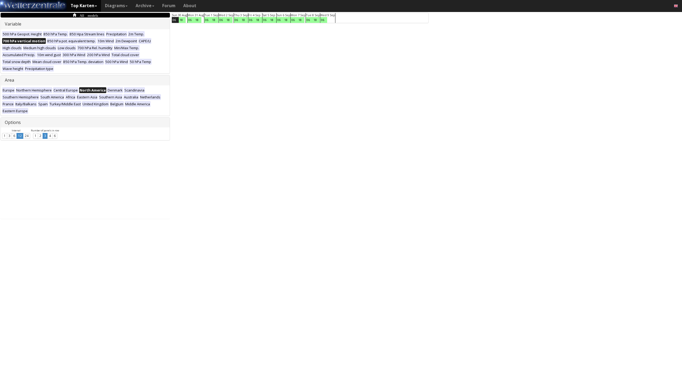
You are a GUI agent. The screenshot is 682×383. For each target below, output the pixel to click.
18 (181, 20)
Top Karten (82, 6)
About (189, 6)
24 (27, 136)
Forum (168, 6)
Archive (144, 6)
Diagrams (115, 6)
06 (174, 20)
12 (20, 136)
